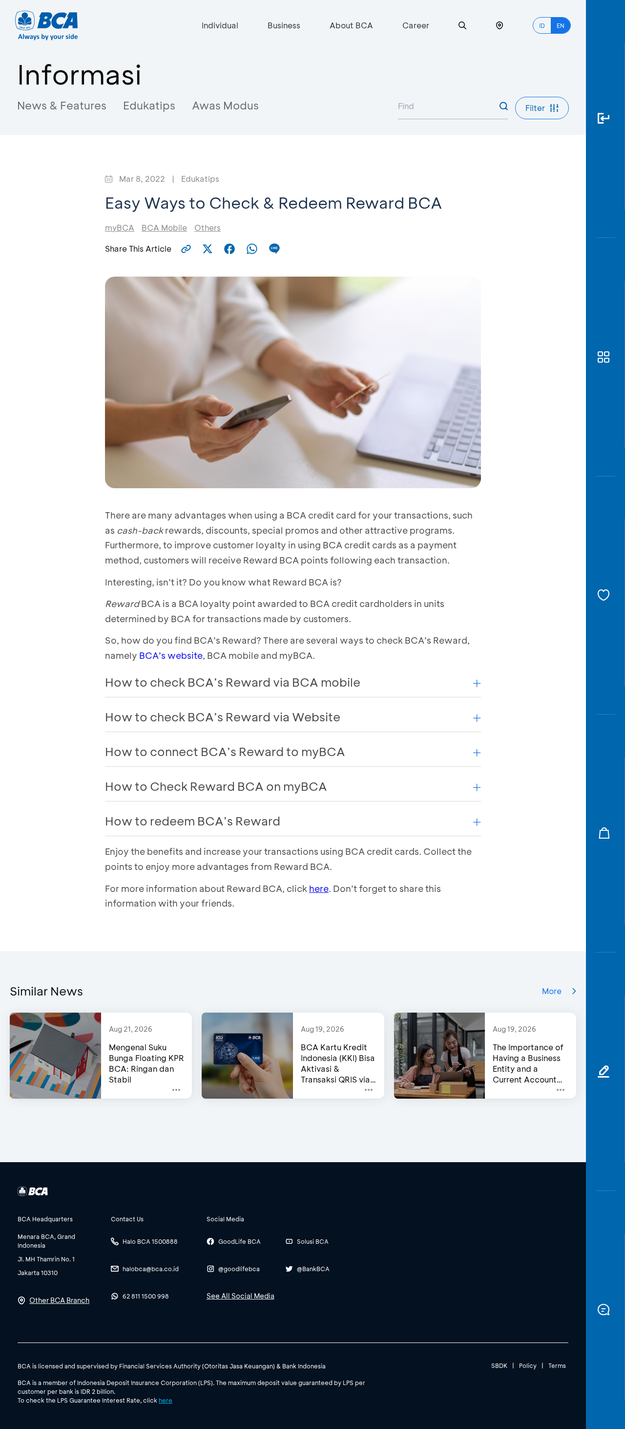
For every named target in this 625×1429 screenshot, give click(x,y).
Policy (528, 1365)
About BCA (351, 25)
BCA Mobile (164, 227)
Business (284, 25)
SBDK (499, 1365)
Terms (557, 1365)
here (319, 888)
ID (542, 25)
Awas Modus (225, 105)
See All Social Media (240, 1295)
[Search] (462, 26)
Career (415, 25)
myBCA (119, 227)
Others (207, 227)
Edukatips (149, 105)
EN (560, 25)
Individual (220, 25)
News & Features (61, 105)
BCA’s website (171, 655)
